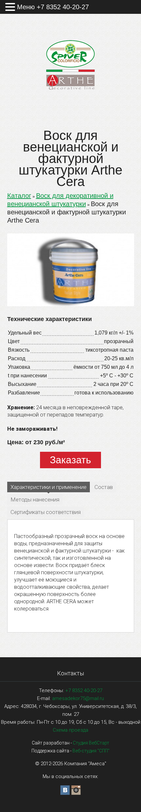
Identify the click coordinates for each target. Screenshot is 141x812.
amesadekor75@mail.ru (78, 698)
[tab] (48, 488)
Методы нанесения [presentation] (34, 499)
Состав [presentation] (103, 487)
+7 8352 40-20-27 (83, 690)
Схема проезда (70, 730)
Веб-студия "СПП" (91, 750)
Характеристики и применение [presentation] (48, 487)
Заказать (70, 459)
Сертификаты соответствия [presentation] (45, 512)
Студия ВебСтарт (91, 742)
